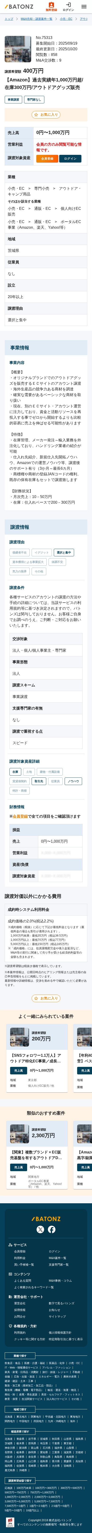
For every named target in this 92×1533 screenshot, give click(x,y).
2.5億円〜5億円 (60, 1506)
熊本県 (44, 1466)
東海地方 (75, 1416)
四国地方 (38, 1421)
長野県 (9, 1452)
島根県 (70, 1457)
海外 (72, 1421)
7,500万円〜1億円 (15, 1506)
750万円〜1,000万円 (42, 1492)
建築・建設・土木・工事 (19, 1381)
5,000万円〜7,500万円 (47, 1501)
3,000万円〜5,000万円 (17, 1501)
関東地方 (36, 1416)
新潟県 (23, 1448)
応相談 (9, 1488)
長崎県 (32, 1466)
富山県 (35, 1448)
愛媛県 (67, 1461)
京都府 (79, 1452)
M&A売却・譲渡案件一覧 (36, 19)
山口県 (32, 1461)
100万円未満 (24, 1488)
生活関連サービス (32, 1399)
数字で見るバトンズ (61, 1303)
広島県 (20, 1461)
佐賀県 (20, 1466)
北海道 (9, 1416)
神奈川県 (10, 1448)
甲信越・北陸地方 (55, 1416)
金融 (7, 1376)
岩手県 (32, 1439)
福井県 (58, 1448)
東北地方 (22, 1416)
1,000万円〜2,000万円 (17, 1497)
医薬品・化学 (57, 1363)
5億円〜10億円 (13, 1510)
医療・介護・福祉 (34, 1363)
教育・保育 (11, 1399)
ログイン (54, 1251)
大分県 (56, 1466)
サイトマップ (57, 1316)
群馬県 (32, 1443)
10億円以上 (32, 1510)
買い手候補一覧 (24, 1264)
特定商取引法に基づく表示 (66, 1339)
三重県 (56, 1452)
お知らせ (54, 1310)
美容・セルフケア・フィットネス (60, 1394)
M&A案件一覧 (57, 1258)
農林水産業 (69, 1376)
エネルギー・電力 (49, 1376)
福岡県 (9, 1466)
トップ (9, 19)
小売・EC (66, 19)
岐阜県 (20, 1452)
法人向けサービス (56, 1399)
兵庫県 (20, 1457)
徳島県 (44, 1461)
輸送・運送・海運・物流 (62, 1390)
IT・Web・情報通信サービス (21, 1367)
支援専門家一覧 (59, 1264)
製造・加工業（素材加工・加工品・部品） (29, 1385)
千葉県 (56, 1443)
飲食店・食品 (12, 1363)
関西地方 (10, 1421)
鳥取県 (58, 1457)
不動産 (76, 1372)
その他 (75, 1399)
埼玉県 (44, 1443)
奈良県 (32, 1457)
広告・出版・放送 (24, 1376)
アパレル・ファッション (56, 1367)
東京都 (67, 1443)
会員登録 (20, 816)
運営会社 (19, 1303)
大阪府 (9, 1457)
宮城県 (44, 1439)
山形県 (67, 1439)
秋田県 (56, 1439)
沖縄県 (23, 1470)
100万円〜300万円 (46, 1488)
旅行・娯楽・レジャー (55, 1372)
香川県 (56, 1461)
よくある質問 (22, 1280)
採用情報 (19, 1310)
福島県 (79, 1439)
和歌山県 (45, 1457)
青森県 (20, 1439)
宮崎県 (67, 1466)
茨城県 (9, 1443)
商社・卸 (10, 1394)
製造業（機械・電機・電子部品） (24, 1390)
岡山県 (9, 1461)
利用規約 (19, 1332)
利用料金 (19, 1258)
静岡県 (32, 1452)
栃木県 (20, 1443)
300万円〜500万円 (71, 1488)
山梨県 (70, 1448)
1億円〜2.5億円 (38, 1506)
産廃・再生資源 (28, 1394)
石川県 (46, 1448)
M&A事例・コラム (60, 1280)
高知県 (79, 1461)
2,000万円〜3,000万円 (47, 1497)
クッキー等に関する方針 (29, 1339)
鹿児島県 (10, 1470)
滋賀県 (67, 1452)
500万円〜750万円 (15, 1492)
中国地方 (24, 1421)
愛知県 (44, 1452)
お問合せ (19, 1316)
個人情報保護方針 (60, 1332)
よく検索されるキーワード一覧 (34, 1287)
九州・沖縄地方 (57, 1421)
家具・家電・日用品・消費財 (21, 1372)
